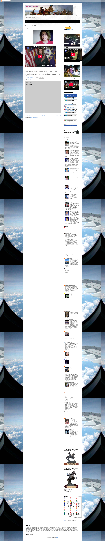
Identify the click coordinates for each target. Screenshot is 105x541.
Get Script (66, 125)
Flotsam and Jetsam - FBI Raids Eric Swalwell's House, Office (74, 384)
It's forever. (71, 269)
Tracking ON (74, 125)
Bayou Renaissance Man (69, 429)
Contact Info (34, 21)
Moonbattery (67, 249)
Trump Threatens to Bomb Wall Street (71, 286)
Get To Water (72, 259)
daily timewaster (68, 351)
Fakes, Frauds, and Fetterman (70, 375)
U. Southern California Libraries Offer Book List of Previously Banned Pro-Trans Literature (71, 278)
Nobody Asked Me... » (69, 411)
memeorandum (68, 301)
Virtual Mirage (67, 439)
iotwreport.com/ (68, 233)
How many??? (67, 412)
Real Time (70, 125)
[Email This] (39, 78)
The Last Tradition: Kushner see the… (70, 113)
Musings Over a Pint (69, 418)
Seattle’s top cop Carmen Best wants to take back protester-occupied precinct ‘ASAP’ (74, 170)
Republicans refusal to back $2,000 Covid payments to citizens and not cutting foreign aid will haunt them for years (74, 152)
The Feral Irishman (68, 293)
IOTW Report (67, 227)
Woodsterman (67, 311)
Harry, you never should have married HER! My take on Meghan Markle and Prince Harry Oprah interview (74, 178)
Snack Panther (67, 228)
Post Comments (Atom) (34, 117)
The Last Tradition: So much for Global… (70, 104)
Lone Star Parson (68, 258)
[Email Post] (37, 77)
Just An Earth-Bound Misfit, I (70, 285)
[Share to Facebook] (42, 78)
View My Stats (66, 137)
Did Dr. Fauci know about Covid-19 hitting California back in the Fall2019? (74, 212)
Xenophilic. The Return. (69, 268)
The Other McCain (68, 342)
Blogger (57, 537)
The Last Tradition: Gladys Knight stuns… (70, 98)
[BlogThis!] (40, 78)
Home (27, 21)
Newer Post (28, 115)
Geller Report (67, 392)
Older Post (58, 115)
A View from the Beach (69, 382)
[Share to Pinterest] (43, 78)
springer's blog (68, 366)
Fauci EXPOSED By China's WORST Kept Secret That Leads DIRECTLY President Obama (73, 196)
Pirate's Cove (67, 402)
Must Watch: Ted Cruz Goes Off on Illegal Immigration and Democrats (74, 142)
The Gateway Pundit (69, 239)
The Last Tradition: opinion (70, 110)
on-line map (41, 73)
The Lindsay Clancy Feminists (70, 343)
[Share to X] (41, 78)
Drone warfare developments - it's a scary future (74, 431)
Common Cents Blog (69, 319)
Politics (29, 79)
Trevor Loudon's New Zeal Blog (71, 374)
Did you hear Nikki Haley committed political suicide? (74, 218)
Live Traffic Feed (70, 95)
